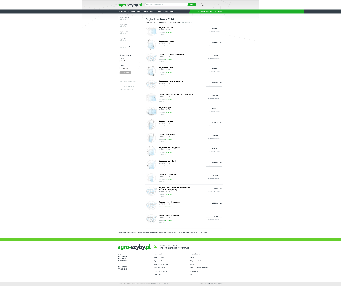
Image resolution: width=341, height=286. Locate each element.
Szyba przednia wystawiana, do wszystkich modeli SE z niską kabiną (174, 189)
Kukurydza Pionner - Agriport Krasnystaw (213, 283)
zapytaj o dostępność (214, 31)
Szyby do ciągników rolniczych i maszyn (137, 11)
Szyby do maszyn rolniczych (161, 22)
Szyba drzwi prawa (166, 122)
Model (122, 65)
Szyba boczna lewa (166, 69)
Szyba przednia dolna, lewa (169, 216)
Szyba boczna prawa (166, 42)
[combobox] (130, 61)
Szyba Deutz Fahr (159, 257)
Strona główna (122, 11)
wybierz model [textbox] (125, 68)
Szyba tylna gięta (165, 109)
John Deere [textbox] (124, 61)
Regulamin (165, 11)
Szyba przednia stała (166, 29)
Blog (191, 274)
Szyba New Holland (159, 268)
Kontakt (172, 11)
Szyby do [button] (152, 11)
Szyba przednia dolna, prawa (169, 203)
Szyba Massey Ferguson (161, 264)
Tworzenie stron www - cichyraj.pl (159, 283)
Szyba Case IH (158, 254)
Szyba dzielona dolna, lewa (168, 162)
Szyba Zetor (157, 274)
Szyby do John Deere (175, 22)
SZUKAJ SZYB (125, 73)
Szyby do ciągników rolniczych (199, 268)
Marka (122, 58)
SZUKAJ (192, 4)
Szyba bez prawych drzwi (168, 175)
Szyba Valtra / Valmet (160, 271)
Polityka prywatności (196, 261)
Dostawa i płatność (195, 254)
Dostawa (159, 11)
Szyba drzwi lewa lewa (167, 135)
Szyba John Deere (159, 261)
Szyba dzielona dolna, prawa (169, 149)
